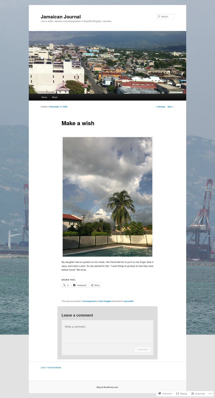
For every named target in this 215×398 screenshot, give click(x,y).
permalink (128, 301)
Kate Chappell (105, 301)
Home (44, 97)
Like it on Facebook (51, 368)
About (54, 97)
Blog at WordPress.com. (107, 387)
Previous (160, 106)
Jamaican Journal (61, 16)
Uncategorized (89, 301)
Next (171, 106)
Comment (142, 349)
